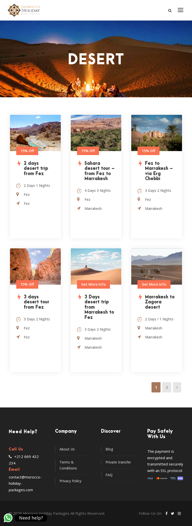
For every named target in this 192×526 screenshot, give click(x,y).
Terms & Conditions (68, 465)
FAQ (109, 474)
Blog (109, 449)
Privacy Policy (71, 480)
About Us (67, 449)
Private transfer (118, 462)
